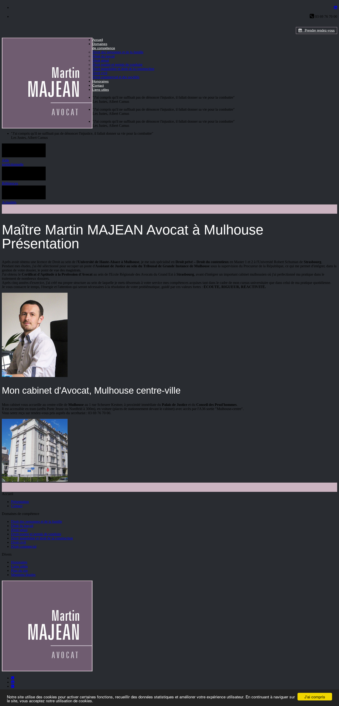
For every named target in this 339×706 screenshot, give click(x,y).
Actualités (9, 202)
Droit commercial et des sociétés (115, 77)
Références (10, 183)
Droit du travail (103, 56)
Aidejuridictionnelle (13, 162)
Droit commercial (23, 546)
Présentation (20, 502)
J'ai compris (314, 697)
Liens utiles (100, 89)
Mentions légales (23, 575)
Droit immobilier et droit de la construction (123, 69)
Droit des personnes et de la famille (117, 52)
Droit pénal (100, 60)
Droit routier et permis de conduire (117, 65)
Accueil (97, 40)
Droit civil (99, 73)
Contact (98, 85)
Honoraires (100, 81)
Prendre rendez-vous (318, 30)
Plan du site (19, 570)
